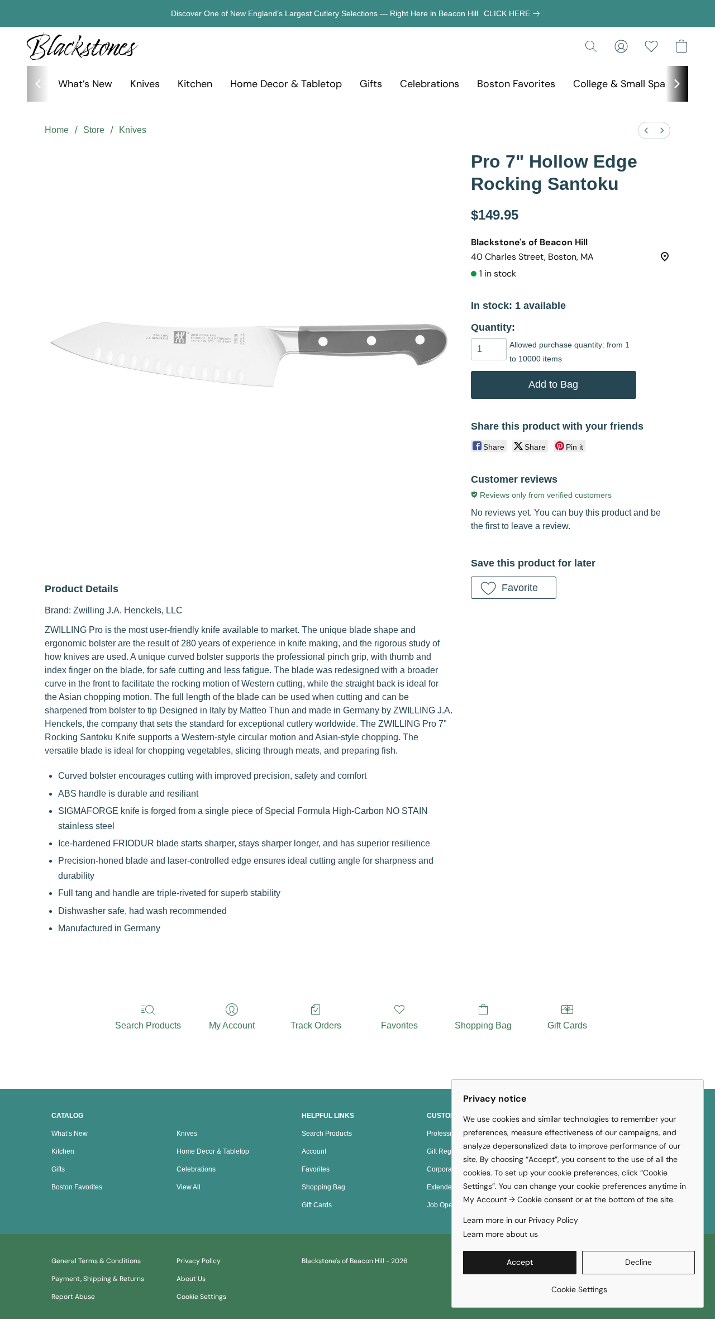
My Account (232, 1025)
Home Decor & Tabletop (286, 84)
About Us (191, 1278)
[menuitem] (646, 130)
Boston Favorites (516, 84)
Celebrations (429, 84)
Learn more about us (500, 1234)
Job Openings (448, 1205)
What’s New (85, 84)
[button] (82, 46)
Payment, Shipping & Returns (97, 1278)
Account (314, 1151)
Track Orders (315, 1025)
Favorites (399, 1025)
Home (57, 130)
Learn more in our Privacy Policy (520, 1220)
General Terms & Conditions (96, 1260)
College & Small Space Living (639, 84)
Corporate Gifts (450, 1169)
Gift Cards (567, 1025)
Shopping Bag (483, 1025)
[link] (514, 13)
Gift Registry (445, 1151)
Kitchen (195, 84)
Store (93, 130)
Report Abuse (73, 1296)
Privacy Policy (199, 1260)
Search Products (148, 1025)
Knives (145, 84)
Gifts (371, 84)
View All (189, 1187)
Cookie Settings (201, 1296)
